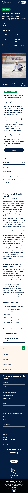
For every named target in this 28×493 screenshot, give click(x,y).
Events (4, 419)
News (4, 416)
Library (4, 428)
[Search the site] (18, 2)
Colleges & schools (7, 398)
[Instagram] (4, 439)
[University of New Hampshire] (7, 2)
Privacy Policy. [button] (14, 487)
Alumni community (7, 407)
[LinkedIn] (14, 439)
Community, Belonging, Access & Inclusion (12, 413)
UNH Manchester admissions (9, 392)
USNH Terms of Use (14, 477)
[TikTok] (9, 439)
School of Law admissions (8, 395)
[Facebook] (6, 439)
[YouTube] (11, 439)
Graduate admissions (7, 389)
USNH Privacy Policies (14, 475)
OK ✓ (14, 490)
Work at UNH (5, 410)
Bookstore (5, 434)
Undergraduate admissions (9, 386)
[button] (24, 333)
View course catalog (19, 45)
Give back (14, 461)
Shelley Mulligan (7, 171)
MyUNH (4, 431)
